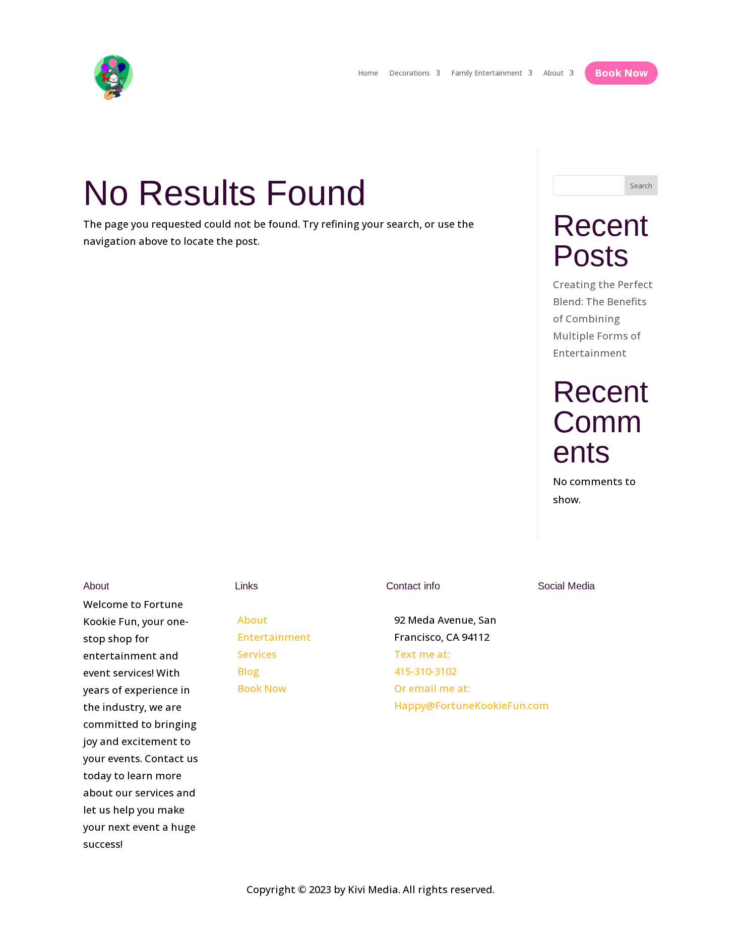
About (553, 73)
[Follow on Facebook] (546, 620)
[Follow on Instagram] (566, 620)
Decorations (409, 73)
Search (641, 185)
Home (368, 73)
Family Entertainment (486, 73)
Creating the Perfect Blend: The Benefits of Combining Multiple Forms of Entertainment (603, 319)
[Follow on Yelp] (586, 620)
